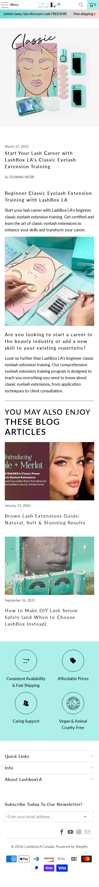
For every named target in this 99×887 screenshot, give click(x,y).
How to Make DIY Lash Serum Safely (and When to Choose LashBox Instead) (41, 617)
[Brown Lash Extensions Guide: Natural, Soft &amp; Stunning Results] (49, 498)
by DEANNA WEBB (19, 177)
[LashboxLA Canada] (49, 5)
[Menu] (2, 5)
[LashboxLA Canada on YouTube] (70, 832)
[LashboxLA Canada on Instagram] (79, 832)
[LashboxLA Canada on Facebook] (62, 832)
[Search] (81, 5)
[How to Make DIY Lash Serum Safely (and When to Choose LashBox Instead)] (49, 593)
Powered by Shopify (72, 846)
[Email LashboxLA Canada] (87, 832)
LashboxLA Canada (39, 846)
